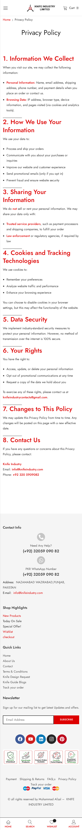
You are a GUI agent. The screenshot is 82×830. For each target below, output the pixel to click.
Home (6, 19)
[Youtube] (30, 739)
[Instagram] (51, 739)
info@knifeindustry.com (28, 593)
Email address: (28, 719)
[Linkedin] (41, 739)
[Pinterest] (62, 739)
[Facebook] (20, 739)
